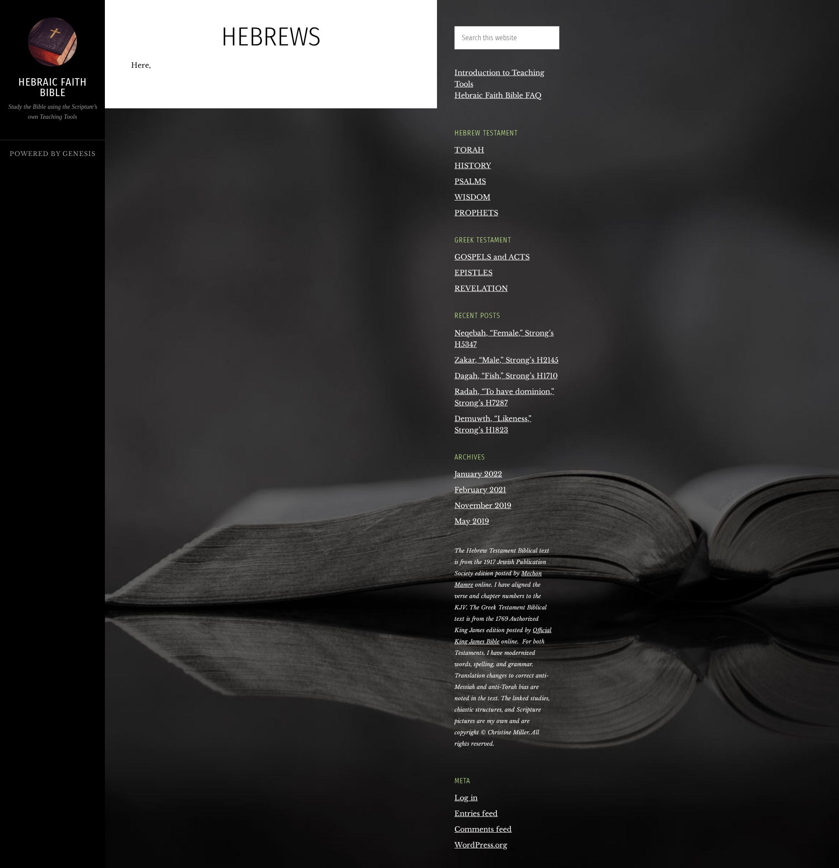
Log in (466, 797)
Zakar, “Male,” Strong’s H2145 (506, 360)
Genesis (79, 154)
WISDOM (472, 197)
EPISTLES (473, 272)
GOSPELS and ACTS (492, 256)
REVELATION (481, 288)
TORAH (469, 149)
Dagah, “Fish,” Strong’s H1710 (506, 375)
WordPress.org (480, 844)
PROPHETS (476, 212)
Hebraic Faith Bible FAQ (497, 95)
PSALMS (470, 181)
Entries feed (476, 813)
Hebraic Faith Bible (52, 87)
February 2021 (480, 489)
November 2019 (482, 505)
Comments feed (483, 829)
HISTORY (472, 165)
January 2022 (478, 474)
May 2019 (471, 521)
